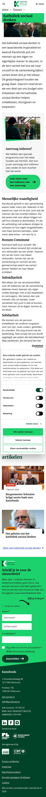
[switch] (39, 398)
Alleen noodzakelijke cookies (23, 448)
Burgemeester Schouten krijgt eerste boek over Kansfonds (20, 497)
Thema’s (17, 9)
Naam (6, 611)
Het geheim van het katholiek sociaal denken (21, 535)
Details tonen (32, 424)
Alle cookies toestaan (23, 432)
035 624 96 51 (8, 697)
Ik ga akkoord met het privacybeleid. (24, 647)
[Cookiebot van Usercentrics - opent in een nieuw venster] (32, 346)
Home (5, 9)
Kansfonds (9, 672)
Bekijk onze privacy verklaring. (20, 651)
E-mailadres (9, 633)
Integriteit (6, 766)
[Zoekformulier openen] (3, 3)
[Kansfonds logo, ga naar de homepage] (20, 4)
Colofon (5, 782)
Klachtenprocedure (11, 772)
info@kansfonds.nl (11, 701)
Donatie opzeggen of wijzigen (16, 777)
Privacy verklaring (10, 761)
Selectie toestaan (23, 440)
